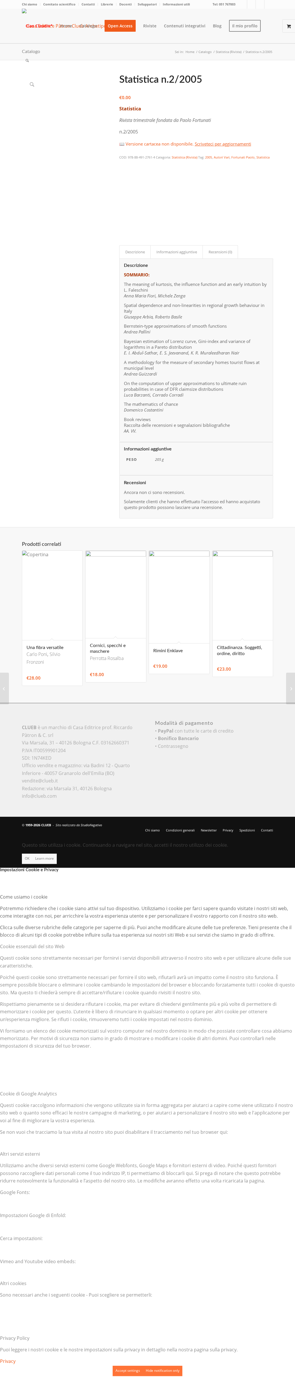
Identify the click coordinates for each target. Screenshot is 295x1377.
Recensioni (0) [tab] (220, 251)
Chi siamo (29, 4)
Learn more (44, 858)
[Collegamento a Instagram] (260, 4)
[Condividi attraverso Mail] (123, 213)
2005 (208, 157)
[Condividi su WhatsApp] (123, 181)
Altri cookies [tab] (13, 1283)
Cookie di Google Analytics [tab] (28, 1094)
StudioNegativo (91, 825)
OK (27, 858)
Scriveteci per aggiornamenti (223, 144)
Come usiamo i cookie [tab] (24, 897)
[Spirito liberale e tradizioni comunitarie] (4, 688)
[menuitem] (31, 4)
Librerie (107, 4)
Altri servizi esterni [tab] (20, 1154)
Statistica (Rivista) (184, 157)
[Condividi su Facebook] (123, 165)
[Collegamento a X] (243, 4)
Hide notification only (162, 1370)
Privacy (8, 1361)
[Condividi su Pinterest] (123, 189)
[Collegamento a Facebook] (251, 4)
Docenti (125, 4)
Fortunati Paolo (243, 157)
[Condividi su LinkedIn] (123, 197)
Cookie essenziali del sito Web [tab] (32, 946)
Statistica (263, 157)
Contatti (88, 4)
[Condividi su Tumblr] (123, 205)
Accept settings (128, 1370)
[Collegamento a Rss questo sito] (268, 4)
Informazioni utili (176, 4)
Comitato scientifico (59, 4)
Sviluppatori (147, 4)
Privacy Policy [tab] (14, 1338)
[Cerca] (27, 60)
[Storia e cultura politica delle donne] (290, 688)
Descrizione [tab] (135, 251)
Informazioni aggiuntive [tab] (176, 251)
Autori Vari (222, 157)
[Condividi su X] (123, 173)
